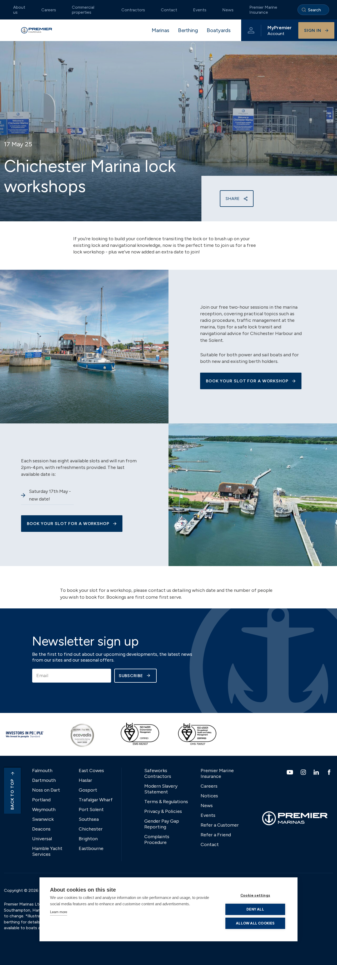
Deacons (41, 829)
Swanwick (43, 819)
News (228, 9)
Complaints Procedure (156, 839)
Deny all (255, 909)
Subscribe (131, 675)
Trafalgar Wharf (96, 800)
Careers (48, 9)
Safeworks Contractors (157, 773)
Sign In (312, 30)
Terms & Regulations (166, 801)
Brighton (88, 839)
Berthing (188, 30)
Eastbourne (91, 848)
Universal (42, 839)
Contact (169, 9)
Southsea (89, 819)
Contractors (133, 9)
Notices (209, 796)
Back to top (12, 794)
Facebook (329, 772)
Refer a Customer (220, 825)
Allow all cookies (255, 923)
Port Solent (91, 809)
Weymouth (44, 809)
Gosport (88, 790)
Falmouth (42, 770)
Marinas (160, 30)
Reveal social (246, 199)
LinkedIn (317, 772)
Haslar (85, 780)
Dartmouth (44, 780)
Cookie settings (255, 895)
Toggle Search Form (313, 9)
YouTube (290, 772)
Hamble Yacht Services (47, 851)
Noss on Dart (46, 790)
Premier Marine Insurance (263, 10)
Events (199, 9)
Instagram (304, 772)
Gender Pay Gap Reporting (161, 824)
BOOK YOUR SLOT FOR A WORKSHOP (247, 380)
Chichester (91, 829)
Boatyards (219, 30)
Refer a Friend (216, 835)
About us (19, 10)
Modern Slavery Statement (160, 789)
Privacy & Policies (163, 811)
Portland (41, 800)
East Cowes (91, 770)
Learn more (58, 912)
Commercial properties (83, 10)
